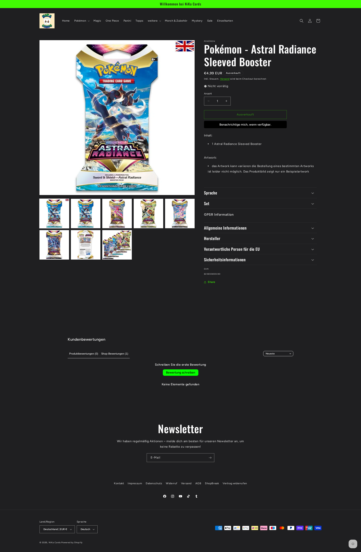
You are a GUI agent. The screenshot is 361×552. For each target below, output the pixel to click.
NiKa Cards (55, 542)
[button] (81, 21)
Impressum (135, 483)
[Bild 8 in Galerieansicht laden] (117, 245)
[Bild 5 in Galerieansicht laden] (180, 213)
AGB (198, 483)
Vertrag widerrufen (235, 483)
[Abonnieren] (210, 457)
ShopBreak (212, 483)
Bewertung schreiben (180, 372)
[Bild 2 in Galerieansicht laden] (85, 213)
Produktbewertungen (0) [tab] (83, 353)
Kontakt (119, 483)
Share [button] (211, 282)
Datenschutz (154, 483)
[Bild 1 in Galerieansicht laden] (54, 213)
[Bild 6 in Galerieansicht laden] (54, 245)
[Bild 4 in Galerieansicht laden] (148, 213)
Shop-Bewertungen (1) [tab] (114, 353)
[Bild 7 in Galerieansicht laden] (85, 245)
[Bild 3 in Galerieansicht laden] (117, 213)
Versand (225, 79)
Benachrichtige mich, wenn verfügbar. (245, 124)
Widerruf (171, 483)
